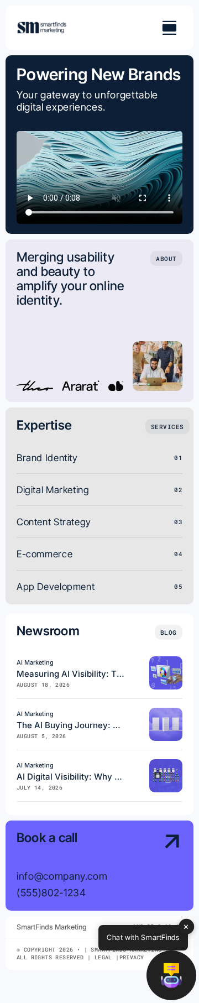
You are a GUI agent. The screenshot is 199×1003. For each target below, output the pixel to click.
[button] (171, 975)
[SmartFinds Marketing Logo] (42, 26)
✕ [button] (186, 926)
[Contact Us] (164, 867)
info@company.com (62, 876)
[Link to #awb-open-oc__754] (169, 27)
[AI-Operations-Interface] (165, 764)
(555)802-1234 (51, 892)
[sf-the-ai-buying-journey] (165, 712)
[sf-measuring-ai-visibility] (165, 661)
